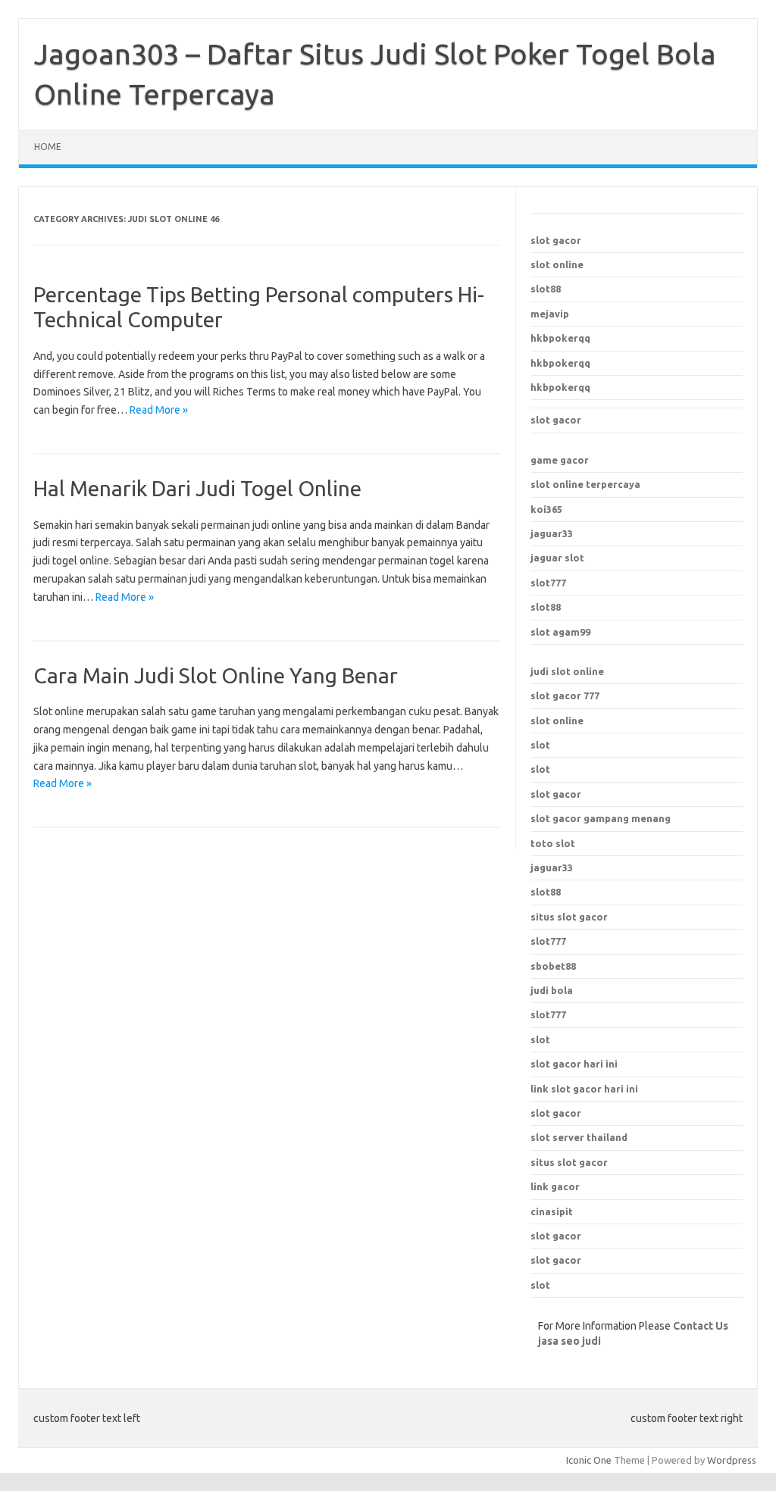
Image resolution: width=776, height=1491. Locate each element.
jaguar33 (551, 533)
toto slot (552, 843)
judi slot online (567, 671)
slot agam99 (560, 632)
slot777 (548, 582)
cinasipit (551, 1211)
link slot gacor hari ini (584, 1088)
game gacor (559, 460)
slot (540, 744)
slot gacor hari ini (574, 1063)
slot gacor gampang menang (600, 818)
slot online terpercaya (585, 484)
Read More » (159, 410)
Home (47, 147)
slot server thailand (578, 1137)
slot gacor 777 (564, 695)
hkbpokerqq (560, 338)
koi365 (546, 509)
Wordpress (731, 1460)
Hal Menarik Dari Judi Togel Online (197, 488)
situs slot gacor (569, 1162)
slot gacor (555, 240)
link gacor (555, 1186)
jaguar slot (557, 557)
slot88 (545, 288)
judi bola (551, 990)
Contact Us (700, 1326)
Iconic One (589, 1460)
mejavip (549, 313)
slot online (557, 264)
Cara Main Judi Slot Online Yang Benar (215, 675)
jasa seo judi (569, 1341)
